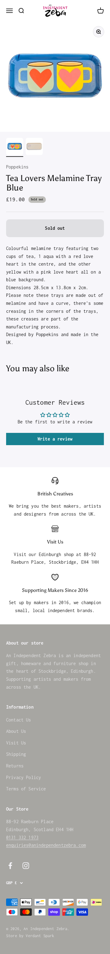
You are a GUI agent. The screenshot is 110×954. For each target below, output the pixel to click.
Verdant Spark (40, 935)
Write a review (55, 438)
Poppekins (17, 166)
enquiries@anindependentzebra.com (46, 845)
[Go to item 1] (14, 147)
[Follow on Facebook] (10, 865)
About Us (16, 731)
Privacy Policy (23, 777)
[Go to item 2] (34, 147)
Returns (15, 765)
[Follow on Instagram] (26, 865)
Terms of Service (26, 788)
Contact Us (18, 719)
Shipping (16, 754)
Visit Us (16, 742)
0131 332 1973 (22, 837)
